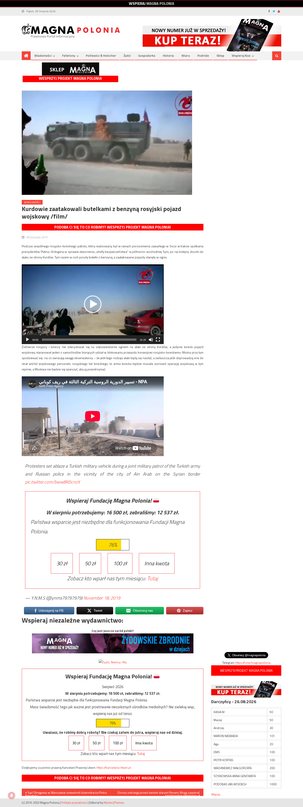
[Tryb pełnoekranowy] (158, 339)
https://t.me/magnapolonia (252, 662)
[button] (93, 304)
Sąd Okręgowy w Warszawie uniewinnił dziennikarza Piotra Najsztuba (66, 793)
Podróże (203, 55)
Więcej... (216, 794)
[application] (93, 304)
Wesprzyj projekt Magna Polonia (70, 78)
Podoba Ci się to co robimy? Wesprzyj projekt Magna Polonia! (112, 227)
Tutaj (152, 578)
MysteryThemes (114, 802)
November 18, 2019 (101, 597)
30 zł (61, 563)
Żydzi (127, 55)
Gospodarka (146, 55)
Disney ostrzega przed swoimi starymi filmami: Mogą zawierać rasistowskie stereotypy (159, 793)
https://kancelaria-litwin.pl (113, 767)
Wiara (185, 55)
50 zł (90, 563)
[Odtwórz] (27, 339)
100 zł (120, 563)
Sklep (220, 55)
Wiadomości (42, 55)
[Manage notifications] (11, 795)
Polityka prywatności (74, 802)
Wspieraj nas (241, 55)
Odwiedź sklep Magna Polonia (70, 68)
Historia (168, 55)
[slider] (89, 340)
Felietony (68, 55)
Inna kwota (156, 563)
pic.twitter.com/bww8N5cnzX (52, 481)
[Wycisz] (151, 339)
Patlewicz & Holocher (101, 55)
